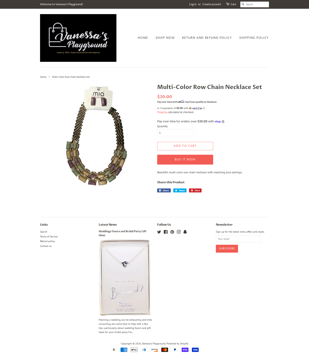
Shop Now (165, 38)
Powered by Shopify (177, 343)
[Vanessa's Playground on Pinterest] (172, 232)
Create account (211, 4)
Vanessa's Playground (153, 343)
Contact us (46, 246)
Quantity (162, 126)
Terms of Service (49, 236)
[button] (213, 108)
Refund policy (47, 241)
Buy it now (185, 159)
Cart (233, 4)
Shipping (162, 112)
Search (43, 231)
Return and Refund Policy (207, 38)
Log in (193, 4)
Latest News (108, 225)
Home (143, 38)
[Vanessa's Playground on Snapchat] (185, 232)
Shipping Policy (254, 38)
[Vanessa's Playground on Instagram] (179, 232)
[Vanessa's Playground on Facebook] (166, 232)
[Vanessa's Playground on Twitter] (159, 232)
